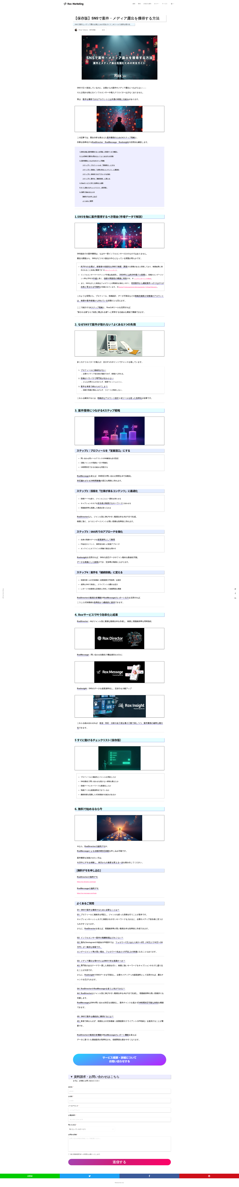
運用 (103, 30)
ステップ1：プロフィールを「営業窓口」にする (99, 165)
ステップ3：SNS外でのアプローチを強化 (96, 174)
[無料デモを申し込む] (90, 197)
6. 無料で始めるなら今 (87, 192)
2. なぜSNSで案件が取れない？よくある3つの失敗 (97, 156)
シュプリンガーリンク (140, 278)
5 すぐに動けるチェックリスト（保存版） (94, 188)
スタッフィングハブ (111, 270)
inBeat (149, 278)
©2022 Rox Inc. (119, 1182)
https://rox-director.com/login (86, 882)
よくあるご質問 (88, 201)
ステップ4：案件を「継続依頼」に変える (96, 179)
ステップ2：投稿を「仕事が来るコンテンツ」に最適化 (101, 170)
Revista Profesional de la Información (130, 287)
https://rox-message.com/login (87, 893)
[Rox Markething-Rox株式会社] (74, 3)
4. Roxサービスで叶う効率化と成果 (91, 183)
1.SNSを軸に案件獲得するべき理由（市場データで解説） (99, 152)
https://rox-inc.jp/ (3, 593)
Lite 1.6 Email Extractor (149, 287)
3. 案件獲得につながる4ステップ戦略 (92, 161)
